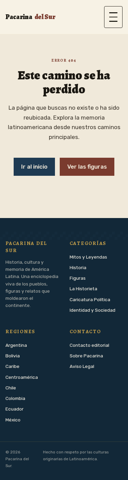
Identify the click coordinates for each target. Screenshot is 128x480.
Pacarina (30, 16)
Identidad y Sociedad (92, 310)
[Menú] (113, 17)
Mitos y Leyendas (88, 257)
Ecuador (14, 409)
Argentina (16, 345)
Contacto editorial (89, 345)
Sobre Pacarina (86, 355)
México (12, 419)
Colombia (15, 398)
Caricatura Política (90, 299)
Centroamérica (21, 377)
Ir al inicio (34, 166)
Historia (78, 267)
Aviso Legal (82, 366)
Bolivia (12, 355)
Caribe (12, 366)
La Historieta (83, 288)
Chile (10, 387)
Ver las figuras (87, 166)
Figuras (78, 278)
